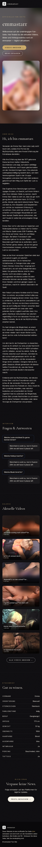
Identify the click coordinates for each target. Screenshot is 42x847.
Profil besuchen (21, 799)
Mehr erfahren (12, 53)
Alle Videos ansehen (21, 660)
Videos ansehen (14, 47)
